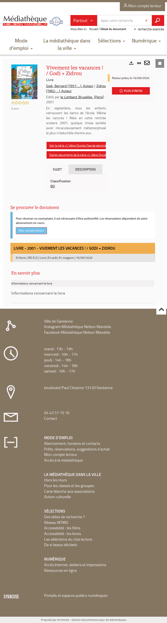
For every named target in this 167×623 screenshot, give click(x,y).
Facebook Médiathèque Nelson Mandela (77, 332)
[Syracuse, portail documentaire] (33, 22)
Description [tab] (85, 169)
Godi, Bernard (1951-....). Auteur (70, 85)
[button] (21, 45)
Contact (50, 418)
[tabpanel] (76, 184)
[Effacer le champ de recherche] (147, 20)
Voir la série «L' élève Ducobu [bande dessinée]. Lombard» (86, 145)
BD (52, 186)
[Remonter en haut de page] (161, 310)
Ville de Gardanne (58, 321)
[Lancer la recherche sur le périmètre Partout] (158, 20)
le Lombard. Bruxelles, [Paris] (82, 97)
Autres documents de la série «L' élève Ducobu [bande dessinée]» (91, 155)
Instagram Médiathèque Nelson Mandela (77, 326)
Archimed (63, 620)
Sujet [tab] (57, 169)
